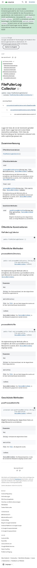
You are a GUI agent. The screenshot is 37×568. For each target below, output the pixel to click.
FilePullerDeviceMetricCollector (21, 95)
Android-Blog (5, 520)
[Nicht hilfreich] (15, 57)
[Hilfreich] (12, 57)
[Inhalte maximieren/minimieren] (14, 62)
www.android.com (6, 543)
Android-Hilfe (5, 538)
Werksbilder (4, 504)
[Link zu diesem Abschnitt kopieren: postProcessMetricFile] (21, 403)
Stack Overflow (5, 549)
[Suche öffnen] (23, 2)
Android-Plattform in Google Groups (11, 525)
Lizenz (33, 558)
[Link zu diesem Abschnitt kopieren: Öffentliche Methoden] (25, 249)
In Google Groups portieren (8, 531)
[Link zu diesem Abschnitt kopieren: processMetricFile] (17, 325)
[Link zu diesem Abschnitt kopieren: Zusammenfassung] (21, 144)
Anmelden (32, 2)
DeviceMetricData (21, 171)
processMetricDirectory (11, 169)
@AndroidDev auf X (6, 517)
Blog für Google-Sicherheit (8, 523)
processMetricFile (9, 188)
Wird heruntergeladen (7, 499)
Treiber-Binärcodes (6, 507)
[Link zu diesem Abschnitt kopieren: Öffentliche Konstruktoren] (29, 227)
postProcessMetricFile (17, 210)
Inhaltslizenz (18, 479)
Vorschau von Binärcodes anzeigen (10, 502)
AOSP (2, 54)
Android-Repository (6, 494)
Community (14, 558)
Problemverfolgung (6, 552)
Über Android (5, 558)
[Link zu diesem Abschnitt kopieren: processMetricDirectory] (22, 254)
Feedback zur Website (17, 561)
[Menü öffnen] (2, 2)
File (11, 303)
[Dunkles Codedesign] (34, 237)
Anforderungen (5, 496)
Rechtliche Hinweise (24, 558)
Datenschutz (6, 561)
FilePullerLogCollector (11, 154)
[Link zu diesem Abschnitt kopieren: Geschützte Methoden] (25, 398)
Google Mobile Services (7, 546)
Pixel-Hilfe (4, 541)
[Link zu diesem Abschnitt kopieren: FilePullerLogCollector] (20, 232)
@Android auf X (5, 514)
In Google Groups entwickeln (9, 528)
